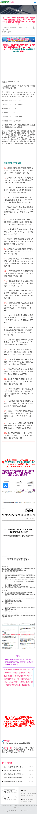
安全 (27, 748)
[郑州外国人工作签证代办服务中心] (5, 2)
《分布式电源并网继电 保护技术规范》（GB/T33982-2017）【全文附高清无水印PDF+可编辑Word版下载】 (18, 362)
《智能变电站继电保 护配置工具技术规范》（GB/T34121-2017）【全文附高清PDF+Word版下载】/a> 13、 (18, 286)
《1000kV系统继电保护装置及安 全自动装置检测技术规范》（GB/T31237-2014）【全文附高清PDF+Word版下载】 (18, 200)
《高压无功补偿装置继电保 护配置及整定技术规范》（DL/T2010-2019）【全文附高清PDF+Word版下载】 (18, 342)
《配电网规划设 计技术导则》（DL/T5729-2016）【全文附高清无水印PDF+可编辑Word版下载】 (18, 435)
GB (17, 750)
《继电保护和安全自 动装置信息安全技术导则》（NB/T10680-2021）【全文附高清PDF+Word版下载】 (18, 273)
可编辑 (10, 752)
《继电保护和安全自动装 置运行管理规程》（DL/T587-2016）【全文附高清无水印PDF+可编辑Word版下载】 (18, 190)
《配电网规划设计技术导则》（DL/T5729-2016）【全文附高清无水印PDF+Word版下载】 (13, 774)
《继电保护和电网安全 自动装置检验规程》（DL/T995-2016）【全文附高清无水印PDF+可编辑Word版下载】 (18, 371)
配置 (6, 750)
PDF (6, 752)
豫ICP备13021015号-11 (27, 806)
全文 (25, 750)
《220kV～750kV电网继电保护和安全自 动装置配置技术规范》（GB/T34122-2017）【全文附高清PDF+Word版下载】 (18, 222)
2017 (21, 750)
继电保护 (21, 748)
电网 (15, 748)
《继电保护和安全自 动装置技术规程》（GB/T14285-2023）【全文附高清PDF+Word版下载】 (18, 231)
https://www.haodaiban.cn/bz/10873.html (16, 743)
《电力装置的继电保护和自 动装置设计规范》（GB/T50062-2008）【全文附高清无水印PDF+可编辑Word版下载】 (18, 170)
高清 (29, 750)
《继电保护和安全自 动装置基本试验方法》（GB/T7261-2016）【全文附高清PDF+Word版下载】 (18, 251)
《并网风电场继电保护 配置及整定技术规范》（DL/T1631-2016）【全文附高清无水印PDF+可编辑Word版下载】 (18, 352)
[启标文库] (18, 37)
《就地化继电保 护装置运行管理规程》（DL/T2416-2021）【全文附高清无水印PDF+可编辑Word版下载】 (18, 403)
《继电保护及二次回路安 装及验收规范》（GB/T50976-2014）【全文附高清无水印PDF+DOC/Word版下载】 (18, 180)
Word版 (17, 752)
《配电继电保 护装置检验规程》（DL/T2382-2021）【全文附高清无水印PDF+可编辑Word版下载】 (18, 381)
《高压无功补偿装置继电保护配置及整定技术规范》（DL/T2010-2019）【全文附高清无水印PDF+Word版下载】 (13, 778)
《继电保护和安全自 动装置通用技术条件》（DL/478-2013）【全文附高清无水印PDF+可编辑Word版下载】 (18, 241)
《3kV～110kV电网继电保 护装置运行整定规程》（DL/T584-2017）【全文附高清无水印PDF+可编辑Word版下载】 (18, 425)
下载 (22, 752)
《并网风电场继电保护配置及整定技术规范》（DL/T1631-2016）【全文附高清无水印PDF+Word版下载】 (13, 781)
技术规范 (12, 750)
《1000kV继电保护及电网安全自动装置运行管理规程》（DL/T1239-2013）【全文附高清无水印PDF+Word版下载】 (13, 767)
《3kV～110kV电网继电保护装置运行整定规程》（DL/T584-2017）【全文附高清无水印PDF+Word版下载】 (13, 770)
